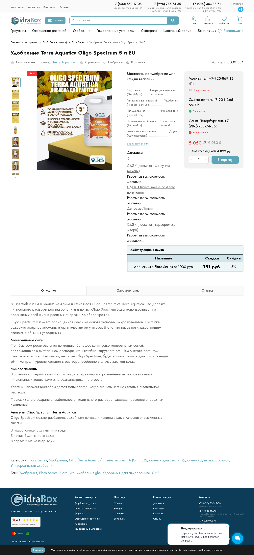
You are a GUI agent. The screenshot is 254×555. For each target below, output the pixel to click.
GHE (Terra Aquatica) (54, 42)
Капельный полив (177, 31)
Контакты (49, 7)
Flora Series (78, 42)
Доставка (17, 7)
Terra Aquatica (63, 62)
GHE (156, 473)
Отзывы (64, 7)
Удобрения (81, 31)
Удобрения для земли (162, 460)
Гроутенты (18, 31)
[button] (16, 177)
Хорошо (38, 550)
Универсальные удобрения (32, 465)
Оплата (118, 503)
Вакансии (33, 7)
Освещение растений (49, 31)
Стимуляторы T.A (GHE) (123, 460)
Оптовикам (120, 513)
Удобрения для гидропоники (205, 460)
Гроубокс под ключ (85, 503)
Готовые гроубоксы (85, 508)
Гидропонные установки (116, 31)
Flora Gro (67, 473)
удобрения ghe (89, 473)
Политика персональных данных (27, 541)
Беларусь (119, 519)
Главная (15, 42)
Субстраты (149, 31)
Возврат (118, 508)
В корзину (225, 159)
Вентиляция (207, 31)
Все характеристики (138, 143)
